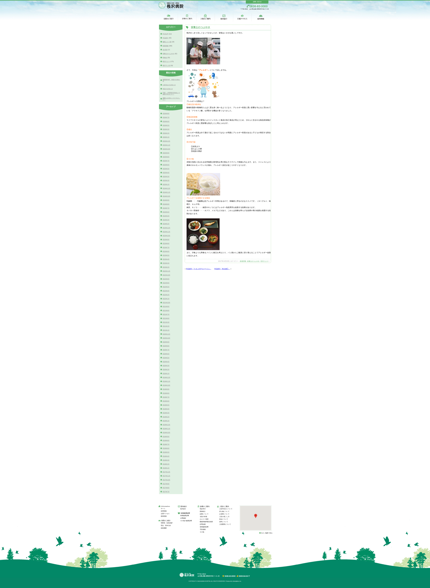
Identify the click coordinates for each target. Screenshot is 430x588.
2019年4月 (166, 409)
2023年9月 (166, 239)
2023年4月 (166, 259)
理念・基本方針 (166, 525)
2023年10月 (166, 236)
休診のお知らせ (168, 89)
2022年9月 (166, 279)
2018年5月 (166, 452)
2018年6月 (166, 448)
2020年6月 (166, 354)
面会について (223, 519)
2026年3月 (166, 129)
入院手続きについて (225, 509)
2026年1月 (166, 137)
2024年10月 (166, 196)
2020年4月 (166, 362)
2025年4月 (166, 173)
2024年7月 (166, 208)
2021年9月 (166, 306)
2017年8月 (166, 488)
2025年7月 (166, 161)
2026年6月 (166, 121)
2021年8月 (166, 310)
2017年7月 (166, 492)
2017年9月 (166, 484)
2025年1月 (166, 184)
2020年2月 (166, 369)
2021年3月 (166, 322)
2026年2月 (166, 133)
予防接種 (203, 529)
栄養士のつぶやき (200, 27)
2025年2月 (166, 180)
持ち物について (224, 511)
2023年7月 (166, 247)
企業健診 (183, 518)
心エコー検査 (204, 519)
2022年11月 (166, 271)
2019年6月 (166, 401)
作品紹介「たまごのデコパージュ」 (198, 269)
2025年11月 (166, 145)
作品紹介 (165, 38)
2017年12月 (166, 472)
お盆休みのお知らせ (169, 85)
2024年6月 (166, 212)
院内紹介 (183, 509)
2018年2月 (166, 464)
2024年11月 (166, 192)
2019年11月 (166, 381)
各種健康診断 (184, 515)
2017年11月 (166, 476)
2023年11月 (166, 232)
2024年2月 (166, 224)
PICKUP (165, 34)
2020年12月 (166, 334)
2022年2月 (166, 295)
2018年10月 (166, 432)
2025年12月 (166, 141)
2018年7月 (166, 444)
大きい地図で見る (267, 533)
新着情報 (243, 261)
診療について (204, 514)
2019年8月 (166, 393)
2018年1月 (166, 468)
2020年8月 (166, 346)
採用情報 (164, 511)
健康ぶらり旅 (167, 42)
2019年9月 (166, 389)
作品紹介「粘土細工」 (222, 269)
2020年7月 (166, 350)
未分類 (165, 50)
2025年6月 (166, 165)
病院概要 (164, 528)
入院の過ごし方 (224, 516)
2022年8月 (166, 283)
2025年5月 (166, 169)
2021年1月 (166, 330)
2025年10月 (166, 149)
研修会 (165, 57)
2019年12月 (166, 377)
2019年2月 (166, 417)
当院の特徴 (203, 516)
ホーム (163, 508)
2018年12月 (166, 425)
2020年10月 (166, 338)
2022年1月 (166, 299)
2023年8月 (166, 243)
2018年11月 (166, 428)
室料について (223, 522)
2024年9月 (166, 200)
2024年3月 (166, 220)
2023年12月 (166, 228)
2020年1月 (166, 373)
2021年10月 (166, 302)
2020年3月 (166, 365)
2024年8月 (166, 204)
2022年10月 (166, 275)
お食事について (224, 514)
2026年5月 (166, 125)
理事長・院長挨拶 (166, 523)
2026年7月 (166, 117)
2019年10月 (166, 385)
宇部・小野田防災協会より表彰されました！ (171, 93)
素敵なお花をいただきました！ (171, 98)
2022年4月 (166, 291)
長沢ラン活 (166, 65)
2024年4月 (166, 216)
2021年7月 (166, 314)
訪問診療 (203, 524)
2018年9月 (166, 436)
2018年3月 (166, 460)
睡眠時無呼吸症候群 (206, 522)
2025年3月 (166, 176)
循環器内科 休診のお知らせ (171, 80)
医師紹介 (203, 511)
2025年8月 (166, 157)
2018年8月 (166, 440)
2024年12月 (166, 188)
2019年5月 (166, 405)
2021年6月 (166, 318)
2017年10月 (166, 480)
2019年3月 (166, 413)
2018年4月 (166, 456)
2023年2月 (166, 267)
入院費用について (225, 524)
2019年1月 (166, 421)
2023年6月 (166, 251)
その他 (202, 532)
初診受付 (203, 509)
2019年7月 (166, 397)
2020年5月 (166, 358)
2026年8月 (166, 113)
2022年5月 (166, 287)
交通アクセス (165, 513)
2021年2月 (166, 326)
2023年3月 (166, 263)
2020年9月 (166, 342)
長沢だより (264, 261)
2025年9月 (166, 153)
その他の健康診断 (186, 521)
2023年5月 (166, 255)
